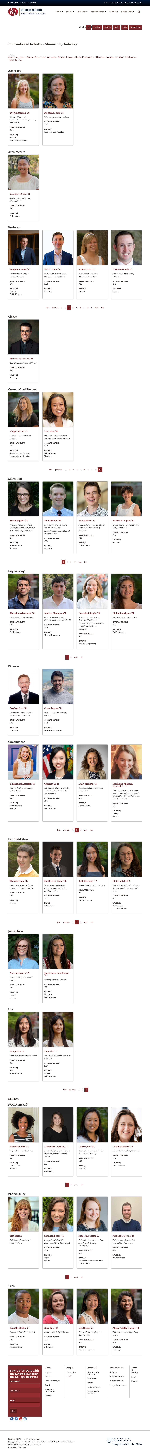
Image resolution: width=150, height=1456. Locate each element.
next (96, 308)
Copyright (11, 1439)
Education (61, 57)
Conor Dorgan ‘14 (53, 708)
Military (121, 57)
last (102, 308)
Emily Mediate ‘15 (88, 783)
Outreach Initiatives (52, 1381)
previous (55, 308)
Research (82, 12)
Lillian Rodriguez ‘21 (123, 613)
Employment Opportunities (50, 1390)
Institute (48, 1372)
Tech (20, 60)
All (88, 27)
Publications (91, 1378)
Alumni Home (135, 27)
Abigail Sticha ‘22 (19, 431)
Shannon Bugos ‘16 (54, 1235)
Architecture (21, 57)
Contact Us (36, 1445)
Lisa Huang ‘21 (86, 1327)
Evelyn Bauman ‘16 (19, 112)
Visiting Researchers (116, 1376)
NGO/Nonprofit (131, 57)
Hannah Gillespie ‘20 (89, 613)
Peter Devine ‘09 (52, 520)
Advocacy (11, 57)
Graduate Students (94, 1387)
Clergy (37, 57)
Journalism (109, 57)
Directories (71, 1372)
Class (125, 27)
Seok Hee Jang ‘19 (88, 881)
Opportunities (98, 12)
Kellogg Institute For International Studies (23, 1442)
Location (97, 27)
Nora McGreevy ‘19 (19, 973)
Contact (48, 1376)
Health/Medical (98, 57)
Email (12, 1400)
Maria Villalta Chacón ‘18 (126, 1327)
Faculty (90, 1383)
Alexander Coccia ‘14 (123, 1235)
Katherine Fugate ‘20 (123, 520)
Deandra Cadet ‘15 (19, 1146)
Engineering (70, 57)
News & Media (127, 12)
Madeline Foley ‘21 (54, 112)
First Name (15, 1381)
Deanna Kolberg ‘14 (123, 1146)
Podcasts (134, 1381)
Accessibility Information (17, 1447)
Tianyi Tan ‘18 (17, 1051)
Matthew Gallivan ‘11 (55, 881)
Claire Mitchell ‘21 (122, 881)
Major (117, 27)
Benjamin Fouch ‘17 (20, 269)
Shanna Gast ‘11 (87, 269)
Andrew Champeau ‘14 (55, 613)
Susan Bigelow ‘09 (19, 520)
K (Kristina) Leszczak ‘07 (22, 783)
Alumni (69, 1376)
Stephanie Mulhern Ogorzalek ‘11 (123, 784)
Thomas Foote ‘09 (19, 881)
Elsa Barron (16, 1235)
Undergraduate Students (93, 1392)
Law (116, 57)
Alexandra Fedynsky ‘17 (56, 1146)
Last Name (15, 1391)
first (47, 308)
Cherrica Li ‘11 (51, 783)
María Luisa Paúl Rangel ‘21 (56, 974)
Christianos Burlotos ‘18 (22, 613)
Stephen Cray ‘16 (18, 708)
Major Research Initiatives (93, 1373)
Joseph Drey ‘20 (86, 520)
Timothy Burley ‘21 (20, 1327)
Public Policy (13, 60)
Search (139, 13)
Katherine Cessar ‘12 (89, 1235)
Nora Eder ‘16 (51, 1327)
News (133, 1377)
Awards (48, 1385)
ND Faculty (113, 1372)
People (69, 12)
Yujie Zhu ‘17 (51, 1051)
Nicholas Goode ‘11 (122, 269)
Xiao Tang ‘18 (51, 431)
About (59, 12)
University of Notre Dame (30, 1439)
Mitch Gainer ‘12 (52, 269)
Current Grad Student (48, 57)
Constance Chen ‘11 (20, 193)
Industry (107, 27)
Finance (79, 57)
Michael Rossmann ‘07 (21, 358)
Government (87, 57)
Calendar (113, 12)
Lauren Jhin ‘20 (86, 1146)
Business (30, 57)
